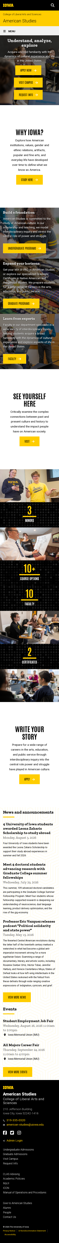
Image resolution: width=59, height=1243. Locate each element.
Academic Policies (14, 1178)
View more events (17, 1072)
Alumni (7, 1207)
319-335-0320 (16, 1120)
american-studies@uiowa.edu (25, 1124)
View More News (17, 997)
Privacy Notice (9, 1231)
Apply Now (26, 70)
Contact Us (9, 1216)
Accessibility (10, 1234)
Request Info (26, 95)
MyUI (6, 1183)
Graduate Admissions (15, 1154)
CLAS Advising (11, 1174)
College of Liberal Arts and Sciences (22, 14)
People (7, 1212)
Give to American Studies (17, 1203)
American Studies (19, 21)
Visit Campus (26, 82)
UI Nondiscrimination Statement (32, 1231)
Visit (27, 441)
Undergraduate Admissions (18, 1149)
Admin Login (15, 1140)
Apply (27, 779)
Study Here (27, 179)
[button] (52, 5)
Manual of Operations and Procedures (24, 1192)
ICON (6, 1187)
